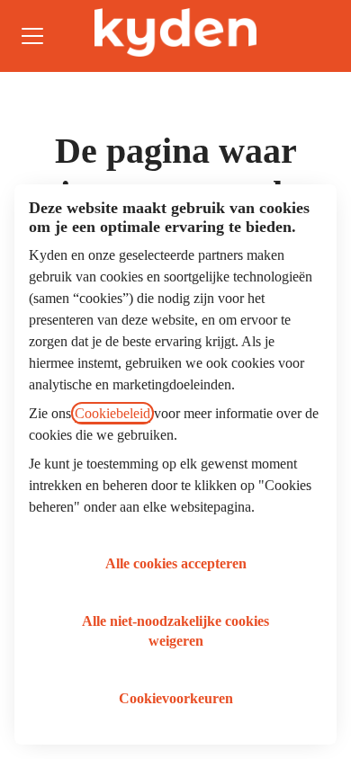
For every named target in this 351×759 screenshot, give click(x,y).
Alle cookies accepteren (176, 563)
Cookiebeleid (112, 413)
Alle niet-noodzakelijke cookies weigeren (175, 630)
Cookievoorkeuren (176, 698)
